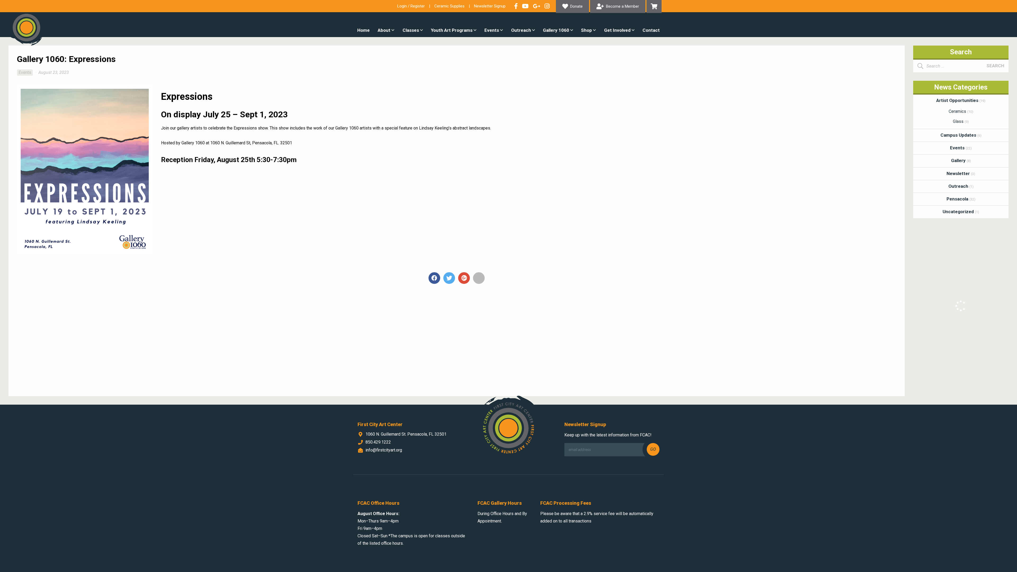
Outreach (521, 30)
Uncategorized (961, 211)
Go (653, 449)
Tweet (449, 278)
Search (995, 65)
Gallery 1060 (556, 30)
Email (478, 278)
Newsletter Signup (490, 6)
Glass (961, 121)
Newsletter (961, 173)
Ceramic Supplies (449, 6)
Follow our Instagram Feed (547, 6)
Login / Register (411, 6)
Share (434, 278)
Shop (586, 30)
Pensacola (961, 199)
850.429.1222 (378, 442)
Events (491, 30)
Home (363, 30)
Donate (576, 6)
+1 (464, 278)
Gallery (961, 160)
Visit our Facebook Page (516, 6)
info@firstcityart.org (383, 450)
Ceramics (961, 111)
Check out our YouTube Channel (525, 6)
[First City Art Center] (26, 28)
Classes (411, 30)
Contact (651, 30)
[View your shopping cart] (654, 6)
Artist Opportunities (960, 100)
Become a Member (622, 6)
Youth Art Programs (451, 30)
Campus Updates (961, 135)
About (384, 30)
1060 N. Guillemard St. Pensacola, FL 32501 (406, 434)
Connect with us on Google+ (536, 6)
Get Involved (617, 30)
